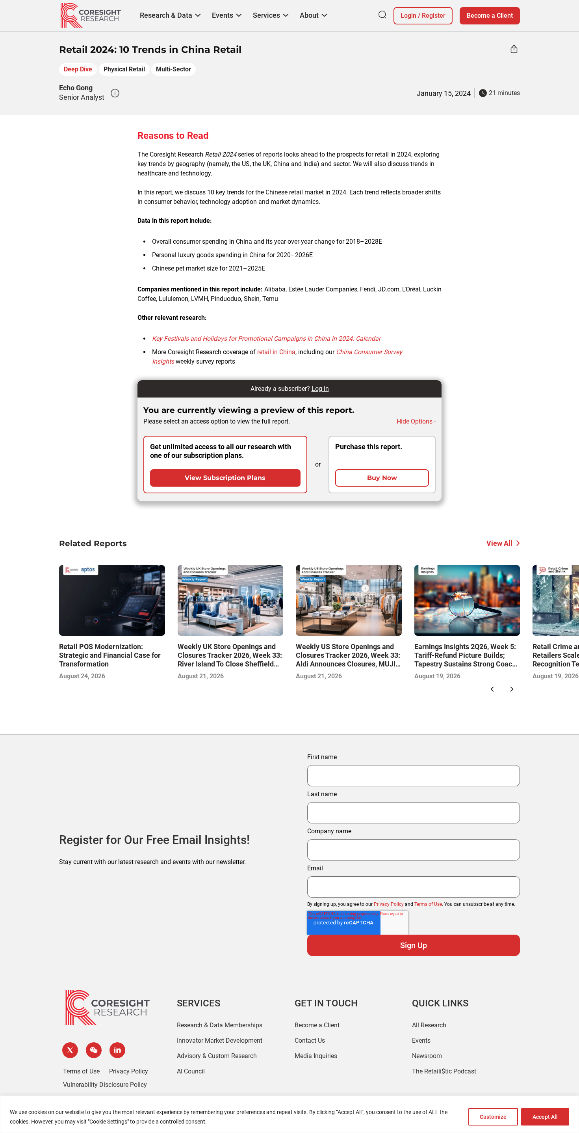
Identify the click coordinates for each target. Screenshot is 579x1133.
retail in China (276, 352)
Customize (493, 1117)
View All (499, 543)
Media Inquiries (316, 1056)
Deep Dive (78, 69)
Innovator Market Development (219, 1040)
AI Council (191, 1071)
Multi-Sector (173, 69)
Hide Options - (416, 421)
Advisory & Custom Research (217, 1056)
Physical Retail (124, 69)
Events (421, 1040)
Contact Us (310, 1040)
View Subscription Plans (225, 478)
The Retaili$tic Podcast (444, 1071)
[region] (289, 1114)
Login (408, 15)
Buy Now (382, 478)
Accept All (545, 1117)
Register (433, 15)
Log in (320, 388)
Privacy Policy (389, 904)
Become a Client (490, 15)
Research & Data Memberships (219, 1025)
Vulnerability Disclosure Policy (105, 1084)
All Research (429, 1025)
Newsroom (427, 1056)
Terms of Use (428, 904)
